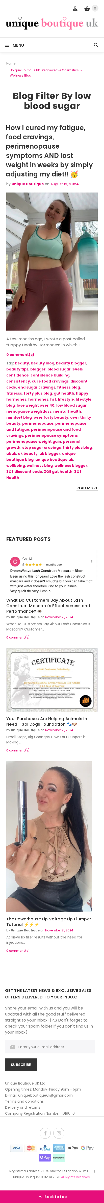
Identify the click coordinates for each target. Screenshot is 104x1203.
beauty (22, 363)
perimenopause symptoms (51, 435)
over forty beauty (51, 417)
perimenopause (38, 423)
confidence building (50, 375)
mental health (67, 411)
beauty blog (42, 363)
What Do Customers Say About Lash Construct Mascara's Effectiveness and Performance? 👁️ (48, 605)
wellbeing (15, 465)
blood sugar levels (65, 369)
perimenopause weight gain (33, 441)
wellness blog (40, 465)
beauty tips (17, 369)
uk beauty (28, 453)
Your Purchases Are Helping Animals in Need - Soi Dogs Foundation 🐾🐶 (46, 721)
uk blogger (49, 453)
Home (10, 63)
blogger (38, 369)
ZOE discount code (24, 471)
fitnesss (14, 393)
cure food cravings (50, 381)
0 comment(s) (20, 354)
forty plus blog (38, 393)
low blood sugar (71, 405)
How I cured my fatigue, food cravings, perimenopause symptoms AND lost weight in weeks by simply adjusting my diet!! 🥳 (49, 151)
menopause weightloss (28, 411)
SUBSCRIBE (21, 1064)
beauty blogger (71, 363)
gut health (64, 393)
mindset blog (19, 417)
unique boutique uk (54, 459)
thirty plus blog (77, 447)
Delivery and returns (22, 1107)
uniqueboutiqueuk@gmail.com (45, 1095)
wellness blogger (71, 465)
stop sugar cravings (41, 447)
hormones (38, 399)
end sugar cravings (36, 387)
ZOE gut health (58, 471)
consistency (18, 381)
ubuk (11, 453)
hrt (53, 399)
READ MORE (87, 487)
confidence (17, 375)
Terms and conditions (24, 1101)
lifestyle (66, 399)
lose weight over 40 (36, 405)
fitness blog (68, 387)
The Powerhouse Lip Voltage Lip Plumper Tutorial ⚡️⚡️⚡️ (48, 921)
